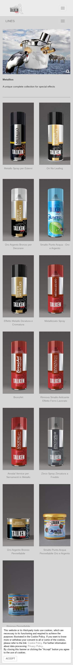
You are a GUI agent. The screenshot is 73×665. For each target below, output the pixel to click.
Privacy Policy (35, 646)
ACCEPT (10, 658)
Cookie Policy (35, 643)
